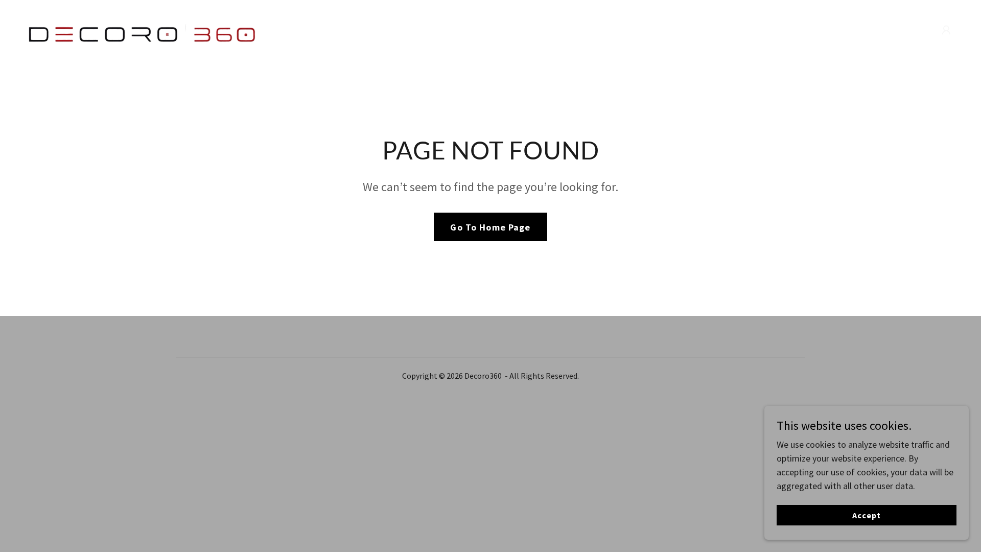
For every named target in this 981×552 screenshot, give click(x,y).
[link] (145, 29)
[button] (946, 30)
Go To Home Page (490, 227)
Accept (866, 515)
